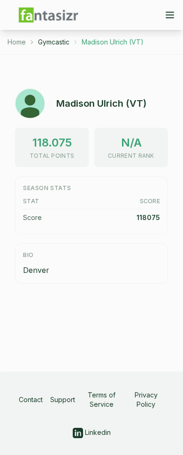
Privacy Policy (146, 399)
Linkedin (97, 432)
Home (17, 42)
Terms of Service (101, 399)
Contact (31, 400)
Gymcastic (53, 42)
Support (62, 400)
